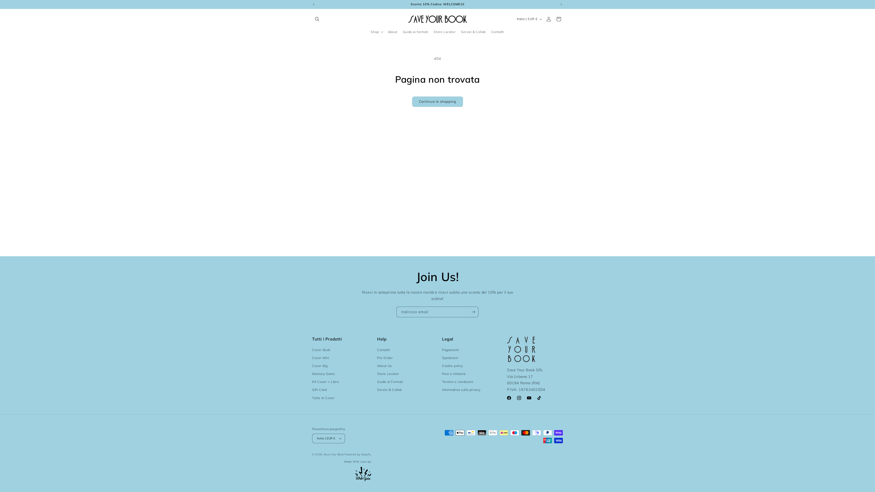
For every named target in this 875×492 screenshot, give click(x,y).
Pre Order (385, 358)
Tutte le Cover (323, 398)
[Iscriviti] (473, 312)
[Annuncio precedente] (314, 4)
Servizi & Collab (389, 390)
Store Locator (388, 374)
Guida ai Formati (390, 382)
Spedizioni (450, 358)
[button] (317, 19)
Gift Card (319, 390)
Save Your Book (334, 454)
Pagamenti (450, 350)
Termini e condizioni (457, 382)
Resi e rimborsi (454, 374)
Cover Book (321, 350)
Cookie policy (452, 366)
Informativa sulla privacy (461, 390)
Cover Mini (320, 358)
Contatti (383, 350)
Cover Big (319, 366)
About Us (384, 366)
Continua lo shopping (437, 101)
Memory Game (323, 374)
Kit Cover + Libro (325, 382)
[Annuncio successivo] (561, 4)
